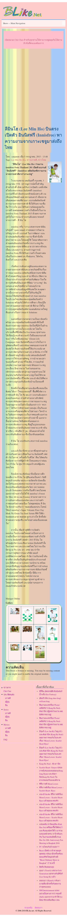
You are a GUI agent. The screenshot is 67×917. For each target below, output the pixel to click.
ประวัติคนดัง (9, 694)
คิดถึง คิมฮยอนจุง (46, 867)
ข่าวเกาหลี (32, 159)
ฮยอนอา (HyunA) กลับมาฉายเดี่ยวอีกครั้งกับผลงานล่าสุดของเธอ (50, 883)
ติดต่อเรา (39, 907)
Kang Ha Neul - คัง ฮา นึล (49, 763)
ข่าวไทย (42, 159)
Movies (7, 724)
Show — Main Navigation (14, 23)
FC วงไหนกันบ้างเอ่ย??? (49, 846)
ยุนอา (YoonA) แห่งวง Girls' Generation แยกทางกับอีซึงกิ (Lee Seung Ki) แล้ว (51, 873)
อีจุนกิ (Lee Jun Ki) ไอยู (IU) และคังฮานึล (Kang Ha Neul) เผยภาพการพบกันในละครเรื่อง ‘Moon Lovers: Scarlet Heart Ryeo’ (51, 737)
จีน (6, 705)
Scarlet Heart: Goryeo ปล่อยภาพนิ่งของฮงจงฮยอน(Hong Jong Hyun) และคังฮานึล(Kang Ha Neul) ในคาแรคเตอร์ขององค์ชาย (51, 774)
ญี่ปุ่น (7, 701)
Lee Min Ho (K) (18, 159)
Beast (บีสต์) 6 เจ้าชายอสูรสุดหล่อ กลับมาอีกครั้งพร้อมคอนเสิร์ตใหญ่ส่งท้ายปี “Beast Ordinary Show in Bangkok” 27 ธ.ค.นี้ (51, 857)
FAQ (5, 739)
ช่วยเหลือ (28, 907)
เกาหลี (8, 698)
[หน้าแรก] (22, 17)
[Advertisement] (33, 87)
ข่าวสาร (7, 687)
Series (6, 709)
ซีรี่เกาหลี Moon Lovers (48, 784)
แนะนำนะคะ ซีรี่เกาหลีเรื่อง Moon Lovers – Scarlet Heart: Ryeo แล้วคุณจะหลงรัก (51, 797)
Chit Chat (7, 691)
